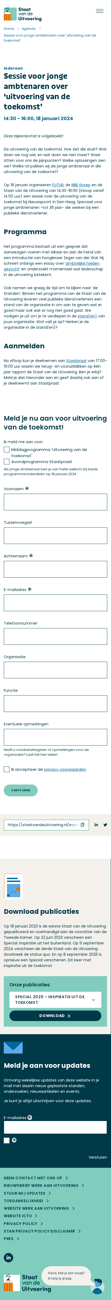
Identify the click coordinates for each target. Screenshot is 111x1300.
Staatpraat (76, 360)
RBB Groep (81, 185)
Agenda (29, 28)
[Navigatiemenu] (99, 11)
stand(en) (87, 316)
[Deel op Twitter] (105, 825)
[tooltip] (27, 489)
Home (9, 28)
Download (52, 1015)
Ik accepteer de (48, 769)
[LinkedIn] (8, 1257)
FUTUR (58, 185)
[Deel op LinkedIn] (96, 825)
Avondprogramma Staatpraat (41, 461)
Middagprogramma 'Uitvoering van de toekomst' (49, 453)
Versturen (20, 790)
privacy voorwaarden (65, 769)
